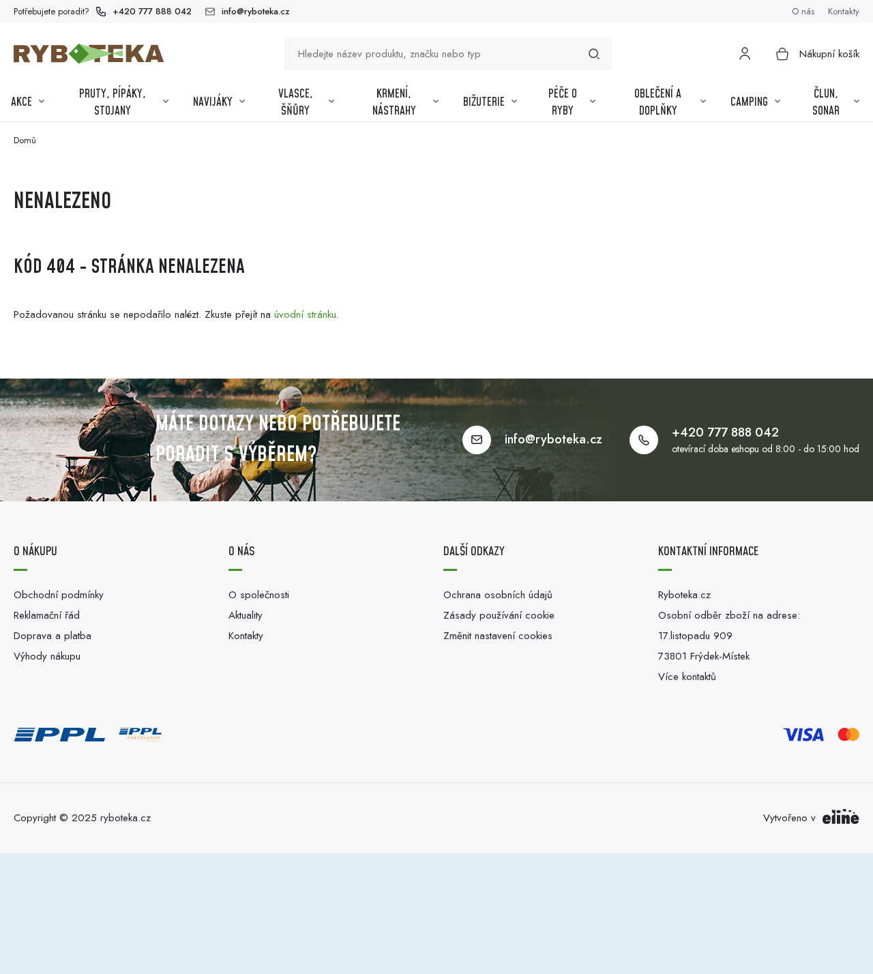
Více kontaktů (687, 676)
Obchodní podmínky (59, 594)
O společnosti (258, 594)
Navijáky (213, 102)
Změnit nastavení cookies (497, 635)
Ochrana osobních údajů (497, 594)
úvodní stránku (305, 314)
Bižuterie (484, 102)
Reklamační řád (47, 615)
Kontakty (843, 11)
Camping (749, 102)
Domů (25, 140)
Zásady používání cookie (498, 615)
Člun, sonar (826, 103)
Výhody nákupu (47, 656)
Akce (21, 102)
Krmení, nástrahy (394, 103)
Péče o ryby (562, 103)
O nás (803, 11)
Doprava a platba (52, 635)
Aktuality (245, 615)
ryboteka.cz (125, 817)
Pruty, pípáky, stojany (112, 103)
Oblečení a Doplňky (657, 103)
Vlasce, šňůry (295, 103)
